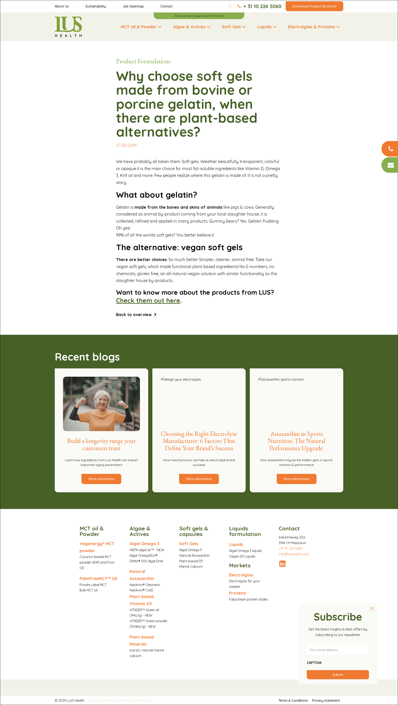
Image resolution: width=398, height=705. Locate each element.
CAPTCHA (314, 663)
